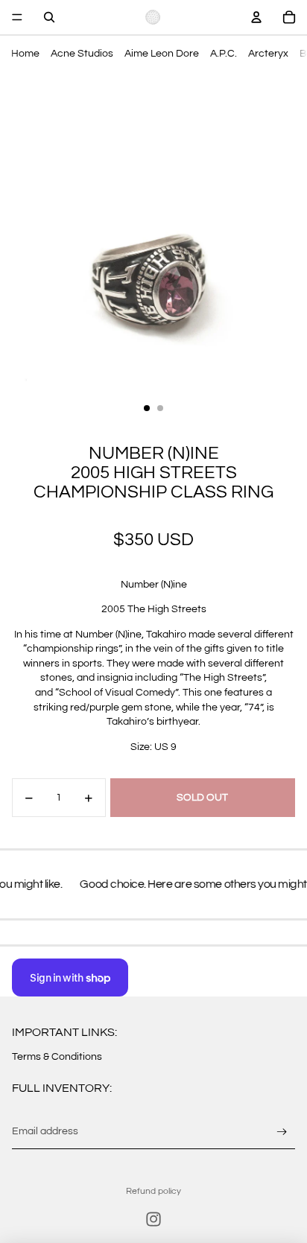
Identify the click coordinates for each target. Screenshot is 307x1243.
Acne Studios (82, 53)
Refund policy (153, 1191)
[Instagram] (153, 1219)
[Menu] (17, 17)
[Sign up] (282, 1132)
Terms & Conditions (57, 1057)
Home (25, 53)
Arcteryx (268, 53)
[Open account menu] (256, 17)
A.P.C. (223, 53)
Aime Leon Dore (161, 53)
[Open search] (49, 17)
